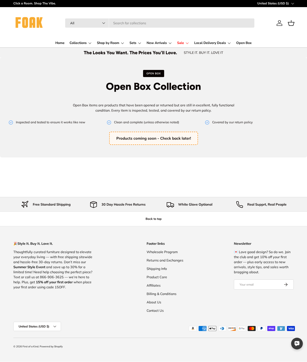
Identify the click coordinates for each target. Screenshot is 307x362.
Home (60, 43)
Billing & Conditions (161, 294)
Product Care (157, 277)
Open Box (244, 43)
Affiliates (154, 285)
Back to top (154, 219)
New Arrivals (157, 43)
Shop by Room (108, 43)
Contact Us (155, 310)
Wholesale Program (162, 252)
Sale (180, 43)
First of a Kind (30, 346)
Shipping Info (157, 269)
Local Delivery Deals (210, 43)
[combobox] (159, 23)
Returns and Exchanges (165, 260)
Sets (132, 43)
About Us (154, 302)
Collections (78, 43)
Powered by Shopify (51, 346)
